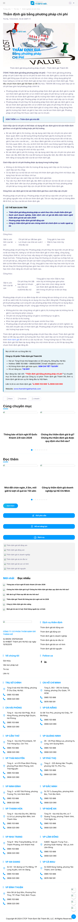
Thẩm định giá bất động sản (52, 627)
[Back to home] (39, 3)
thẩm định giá (13, 340)
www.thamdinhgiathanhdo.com (27, 389)
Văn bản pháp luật (10, 665)
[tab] (31, 450)
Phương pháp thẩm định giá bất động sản (26, 220)
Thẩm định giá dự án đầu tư (51, 640)
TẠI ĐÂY (26, 369)
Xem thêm (10, 506)
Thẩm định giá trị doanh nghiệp (53, 636)
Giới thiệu (7, 661)
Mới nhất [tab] (8, 578)
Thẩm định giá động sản (50, 632)
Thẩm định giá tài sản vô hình (52, 644)
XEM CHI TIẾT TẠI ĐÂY (48, 366)
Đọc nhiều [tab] (23, 578)
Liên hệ (6, 673)
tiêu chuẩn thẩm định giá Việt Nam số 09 (20, 84)
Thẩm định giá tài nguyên (51, 649)
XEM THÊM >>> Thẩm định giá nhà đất (22, 119)
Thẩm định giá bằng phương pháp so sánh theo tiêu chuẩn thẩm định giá (40, 212)
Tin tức (6, 669)
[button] (4, 3)
